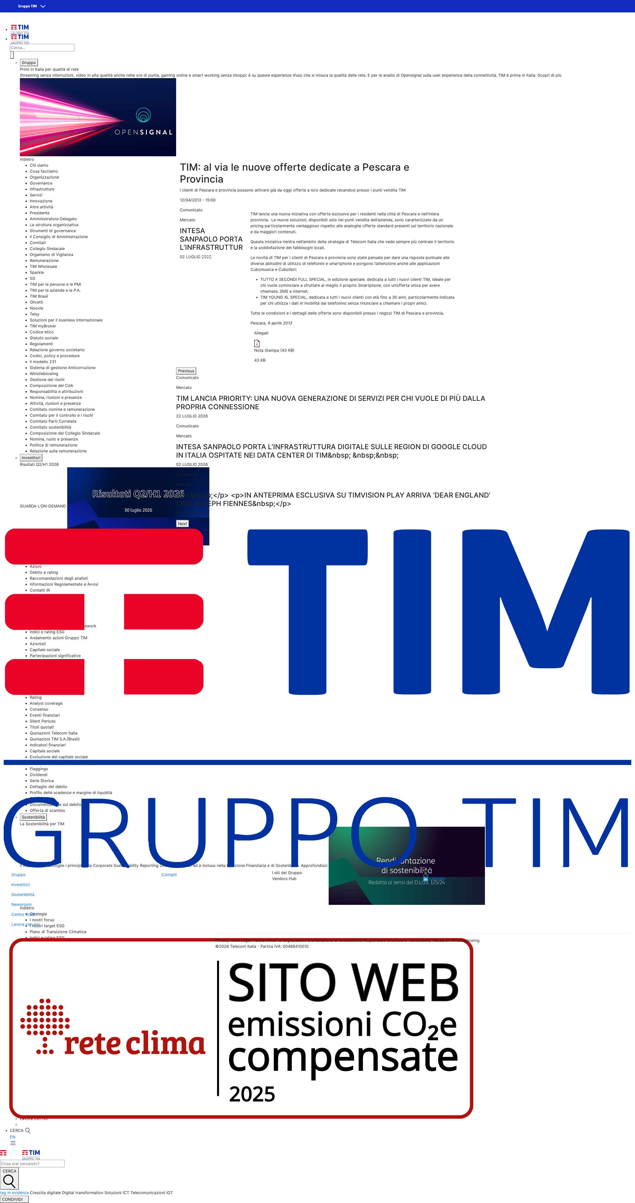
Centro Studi (23, 914)
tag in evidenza (14, 1192)
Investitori (31, 457)
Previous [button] (186, 370)
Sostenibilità (22, 894)
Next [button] (182, 523)
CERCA (9, 1171)
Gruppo (29, 62)
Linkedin (436, 878)
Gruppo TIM (27, 6)
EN (12, 1136)
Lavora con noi (25, 924)
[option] (335, 397)
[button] (184, 235)
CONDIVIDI (13, 1199)
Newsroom (21, 904)
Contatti (169, 874)
